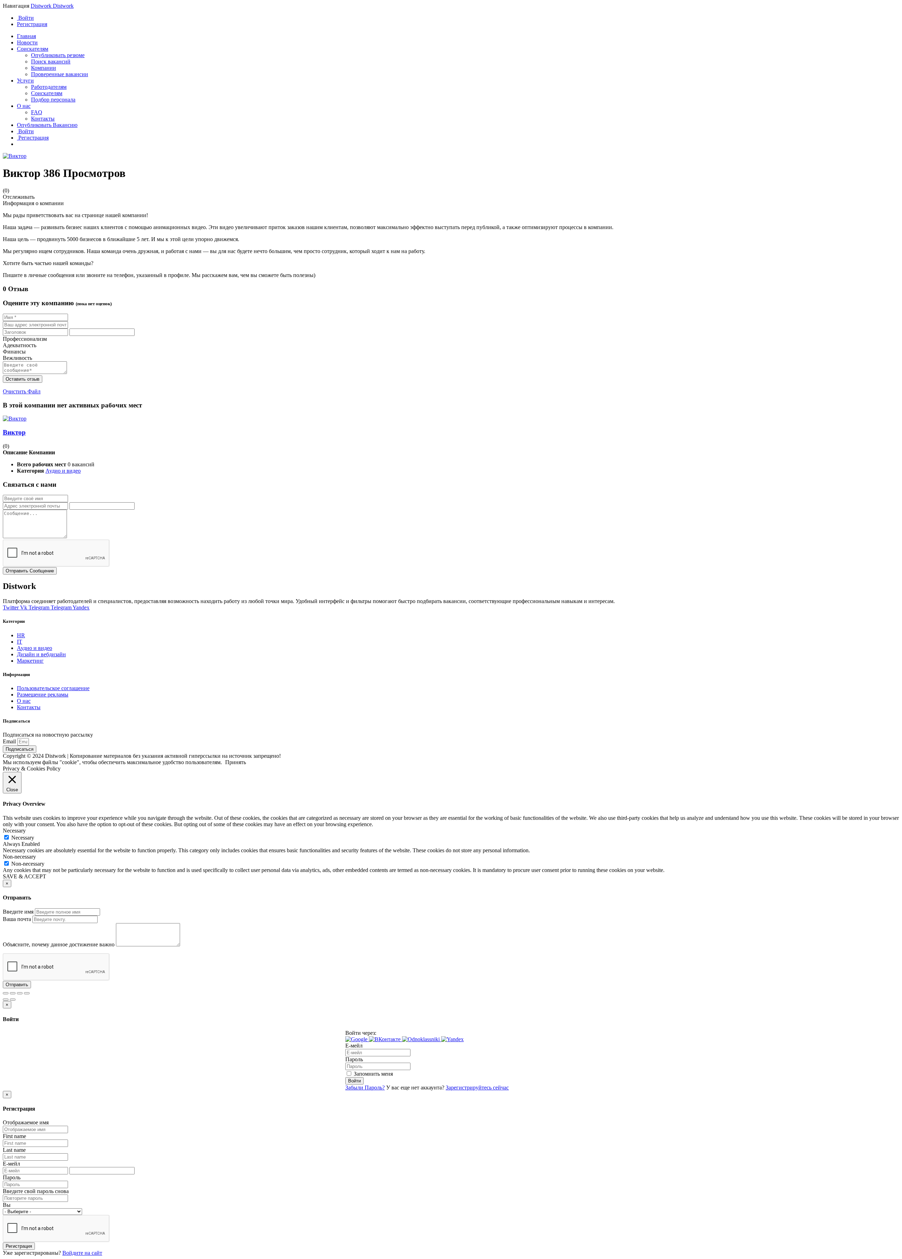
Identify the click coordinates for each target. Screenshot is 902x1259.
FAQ (36, 112)
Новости (27, 42)
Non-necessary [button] (19, 857)
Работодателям (49, 87)
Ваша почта (17, 919)
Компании (43, 68)
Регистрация (32, 24)
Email (10, 741)
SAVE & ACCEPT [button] (24, 876)
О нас (24, 106)
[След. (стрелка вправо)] (13, 1000)
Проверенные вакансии (59, 74)
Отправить (17, 984)
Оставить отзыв (22, 379)
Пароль (354, 1059)
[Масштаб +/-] (27, 993)
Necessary (22, 838)
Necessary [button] (14, 831)
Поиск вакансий (50, 62)
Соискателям (32, 49)
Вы (7, 1205)
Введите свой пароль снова (36, 1191)
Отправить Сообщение (30, 570)
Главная (26, 36)
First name (14, 1136)
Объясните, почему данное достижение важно (59, 944)
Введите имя (18, 912)
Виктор (14, 432)
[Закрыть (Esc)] (5, 993)
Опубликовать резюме (58, 55)
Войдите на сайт (82, 1253)
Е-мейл (354, 1046)
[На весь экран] (20, 993)
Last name (14, 1150)
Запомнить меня (372, 1074)
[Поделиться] (13, 993)
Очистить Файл (22, 391)
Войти (25, 18)
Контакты (43, 119)
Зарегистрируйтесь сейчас (477, 1088)
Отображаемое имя (26, 1122)
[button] (357, 1039)
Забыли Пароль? (365, 1088)
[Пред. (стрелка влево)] (5, 1000)
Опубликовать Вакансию (47, 125)
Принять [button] (235, 762)
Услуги (25, 81)
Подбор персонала (53, 100)
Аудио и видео (63, 471)
